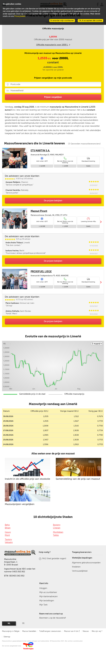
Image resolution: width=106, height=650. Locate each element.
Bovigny (56, 525)
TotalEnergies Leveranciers (50, 631)
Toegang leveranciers (81, 552)
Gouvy (8, 532)
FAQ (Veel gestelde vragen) (54, 558)
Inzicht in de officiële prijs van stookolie (27, 478)
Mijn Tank (43, 605)
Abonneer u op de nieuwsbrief (52, 618)
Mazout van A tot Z (72, 631)
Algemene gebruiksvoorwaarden (86, 563)
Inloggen (43, 588)
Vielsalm (9, 542)
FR (23, 623)
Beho (7, 525)
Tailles (56, 535)
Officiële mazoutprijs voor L (52, 44)
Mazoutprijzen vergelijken (19, 504)
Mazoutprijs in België (10, 631)
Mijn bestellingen (46, 600)
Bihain (7, 528)
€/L (44, 58)
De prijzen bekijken (53, 200)
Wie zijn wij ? (97, 631)
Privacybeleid (19, 16)
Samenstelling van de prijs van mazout (78, 478)
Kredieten (76, 567)
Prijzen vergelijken (53, 97)
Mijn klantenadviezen (48, 596)
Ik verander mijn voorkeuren (62, 20)
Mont (7, 535)
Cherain (56, 528)
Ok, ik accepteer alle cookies (90, 20)
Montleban (58, 532)
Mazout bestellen (29, 631)
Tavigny (8, 539)
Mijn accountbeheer (48, 592)
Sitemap (7, 637)
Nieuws (86, 631)
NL (9, 623)
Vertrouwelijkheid (79, 571)
